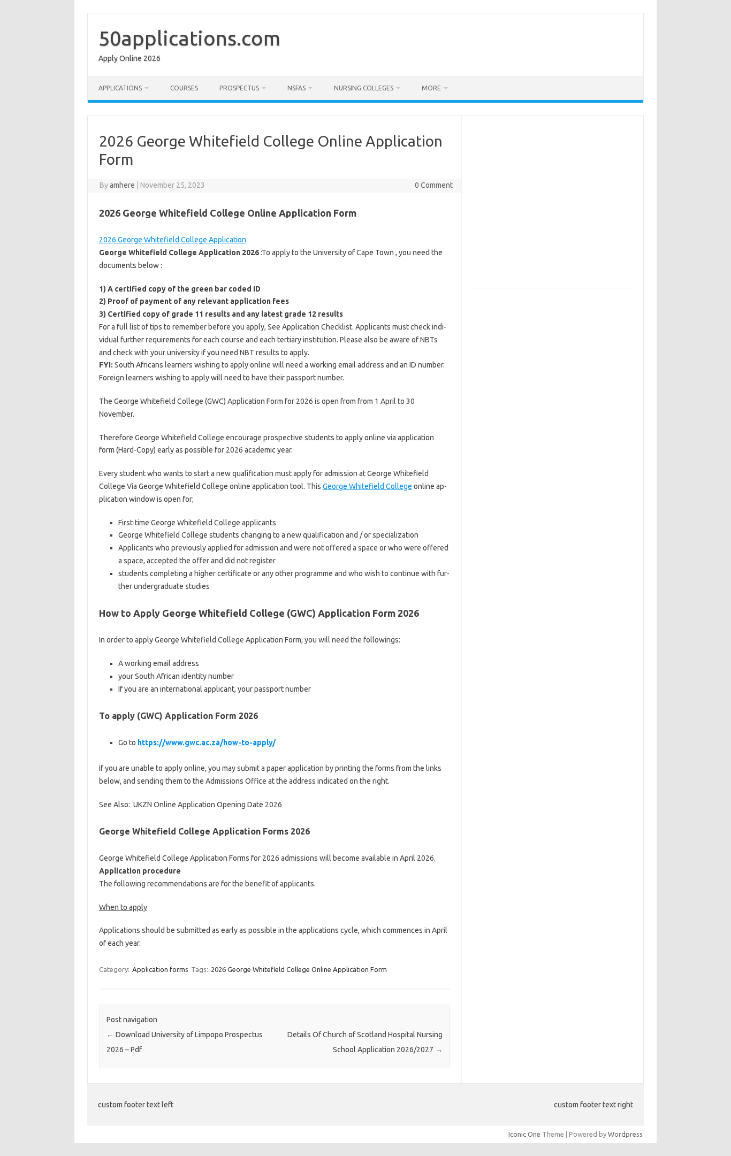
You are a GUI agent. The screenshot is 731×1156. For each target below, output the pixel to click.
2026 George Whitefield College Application (172, 239)
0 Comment (434, 185)
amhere (122, 185)
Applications (120, 88)
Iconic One (524, 1134)
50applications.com (189, 38)
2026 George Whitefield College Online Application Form (299, 969)
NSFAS (296, 88)
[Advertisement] (562, 206)
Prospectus (239, 88)
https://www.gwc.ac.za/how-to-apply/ (207, 742)
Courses (184, 88)
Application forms (160, 969)
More (431, 88)
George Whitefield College (367, 486)
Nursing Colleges (363, 88)
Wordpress (625, 1134)
